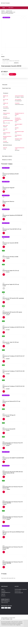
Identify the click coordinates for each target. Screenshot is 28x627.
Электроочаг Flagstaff (8, 187)
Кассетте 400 (5, 578)
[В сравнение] (22, 17)
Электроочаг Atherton (8, 201)
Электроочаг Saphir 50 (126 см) (11, 270)
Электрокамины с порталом (21, 589)
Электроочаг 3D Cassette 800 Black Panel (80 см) (13, 532)
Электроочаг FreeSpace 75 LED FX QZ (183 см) (13, 372)
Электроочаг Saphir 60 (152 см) (11, 284)
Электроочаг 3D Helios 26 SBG (10, 256)
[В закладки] (24, 17)
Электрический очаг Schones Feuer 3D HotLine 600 (13, 487)
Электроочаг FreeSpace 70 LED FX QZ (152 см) (13, 387)
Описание (4, 84)
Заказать (16, 62)
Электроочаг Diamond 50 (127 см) (11, 401)
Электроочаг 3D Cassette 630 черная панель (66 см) (12, 312)
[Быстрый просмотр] (7, 178)
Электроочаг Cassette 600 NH (10, 243)
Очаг (14, 578)
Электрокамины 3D (19, 592)
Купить (11, 74)
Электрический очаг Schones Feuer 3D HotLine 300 (13, 547)
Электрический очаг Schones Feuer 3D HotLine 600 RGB (13, 517)
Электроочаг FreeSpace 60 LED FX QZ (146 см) (13, 328)
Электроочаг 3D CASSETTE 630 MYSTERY (13, 457)
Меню (3, 7)
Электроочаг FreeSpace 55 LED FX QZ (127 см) (13, 356)
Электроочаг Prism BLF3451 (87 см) (12, 229)
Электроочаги (18, 591)
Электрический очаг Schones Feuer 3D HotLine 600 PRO (13, 502)
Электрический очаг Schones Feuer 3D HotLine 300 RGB (13, 562)
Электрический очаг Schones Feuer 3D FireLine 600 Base (13, 443)
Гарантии (3, 594)
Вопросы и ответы (7, 159)
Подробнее (18, 624)
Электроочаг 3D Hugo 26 (9, 415)
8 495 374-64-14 (5, 599)
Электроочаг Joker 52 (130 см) (11, 342)
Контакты (3, 595)
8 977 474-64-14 (5, 601)
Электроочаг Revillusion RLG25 (11, 173)
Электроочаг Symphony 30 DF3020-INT (12, 215)
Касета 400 (11, 578)
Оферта (2, 589)
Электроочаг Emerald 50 (9, 429)
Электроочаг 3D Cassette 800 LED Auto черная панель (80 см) (13, 472)
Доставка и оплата (7, 156)
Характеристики (6, 88)
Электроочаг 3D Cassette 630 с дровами (13, 298)
